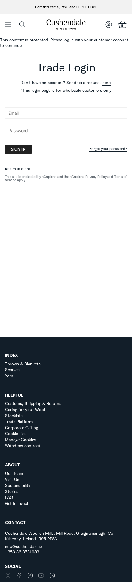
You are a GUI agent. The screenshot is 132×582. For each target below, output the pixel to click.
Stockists (14, 415)
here (106, 82)
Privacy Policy (96, 177)
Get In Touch (17, 503)
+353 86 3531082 (22, 552)
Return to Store (17, 168)
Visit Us (12, 479)
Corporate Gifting (21, 427)
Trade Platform (19, 421)
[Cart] (122, 24)
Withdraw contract (22, 446)
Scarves (12, 369)
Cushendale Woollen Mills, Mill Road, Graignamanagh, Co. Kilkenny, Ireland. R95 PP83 (60, 536)
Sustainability (17, 485)
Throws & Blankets (23, 364)
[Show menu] (8, 24)
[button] (22, 24)
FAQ (9, 497)
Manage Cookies (20, 439)
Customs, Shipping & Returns (33, 403)
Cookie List (15, 433)
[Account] (108, 24)
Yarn (9, 376)
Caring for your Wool (25, 409)
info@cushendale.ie (23, 546)
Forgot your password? (108, 149)
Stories (11, 491)
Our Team (14, 473)
